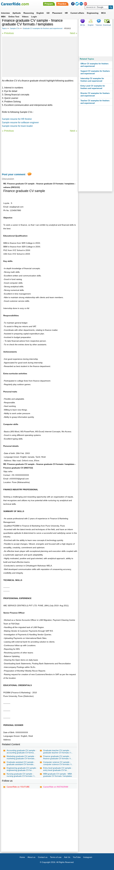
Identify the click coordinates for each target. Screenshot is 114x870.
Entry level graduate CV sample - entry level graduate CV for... (57, 769)
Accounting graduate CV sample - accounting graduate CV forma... (21, 751)
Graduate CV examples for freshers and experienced (42, 28)
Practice (62, 4)
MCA (103, 13)
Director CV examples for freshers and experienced (95, 94)
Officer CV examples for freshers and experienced (94, 65)
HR (66, 13)
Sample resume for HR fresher (17, 119)
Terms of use (55, 857)
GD (48, 13)
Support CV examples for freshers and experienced (95, 72)
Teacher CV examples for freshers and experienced (94, 102)
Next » (73, 33)
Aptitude (17, 13)
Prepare (48, 4)
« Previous (8, 33)
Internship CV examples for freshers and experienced (92, 79)
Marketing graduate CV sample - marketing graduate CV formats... (21, 757)
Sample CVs (14, 28)
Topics (4, 28)
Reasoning (28, 13)
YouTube (77, 857)
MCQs (82, 25)
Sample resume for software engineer (20, 122)
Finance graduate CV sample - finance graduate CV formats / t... (57, 757)
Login (34, 16)
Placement (57, 13)
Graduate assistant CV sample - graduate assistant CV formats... (21, 763)
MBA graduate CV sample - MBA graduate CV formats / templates (57, 775)
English (40, 13)
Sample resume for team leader (17, 126)
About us (31, 857)
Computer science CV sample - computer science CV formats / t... (58, 763)
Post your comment (13, 174)
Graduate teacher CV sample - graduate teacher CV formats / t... (58, 751)
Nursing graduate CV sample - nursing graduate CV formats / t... (21, 775)
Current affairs (77, 13)
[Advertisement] (39, 56)
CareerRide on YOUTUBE (18, 787)
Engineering (92, 13)
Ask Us (67, 857)
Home (22, 857)
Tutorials (99, 25)
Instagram (87, 857)
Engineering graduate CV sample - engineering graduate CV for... (22, 769)
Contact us (42, 857)
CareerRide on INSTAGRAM (55, 787)
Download (107, 25)
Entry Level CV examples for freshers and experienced (92, 87)
